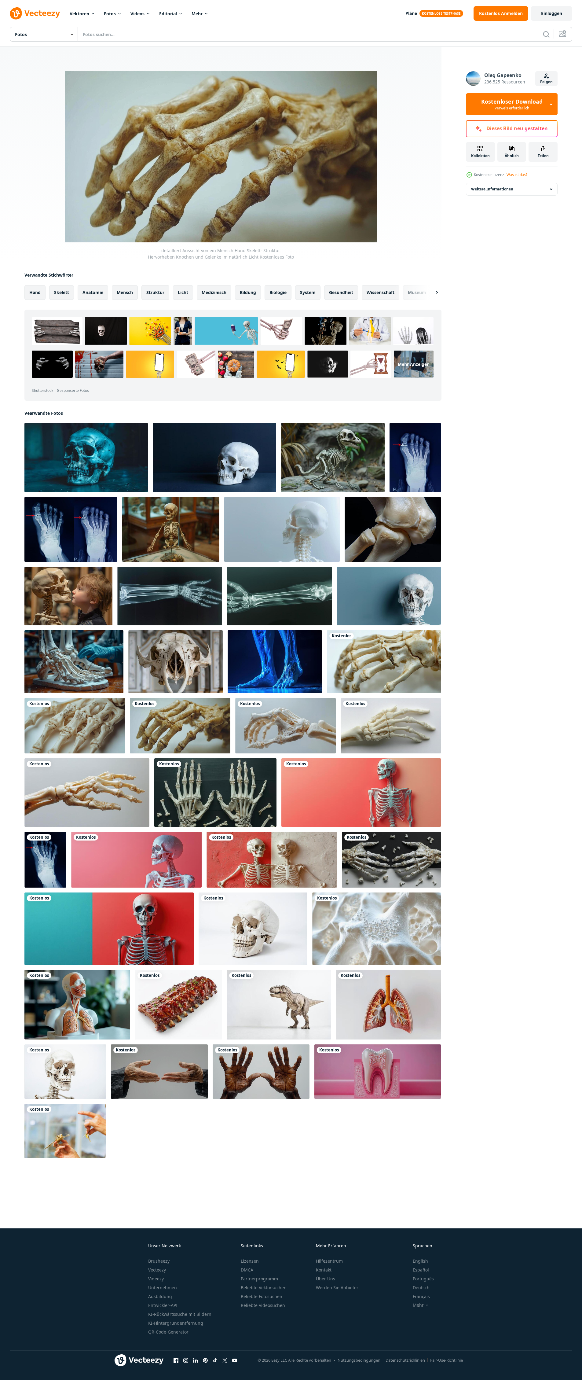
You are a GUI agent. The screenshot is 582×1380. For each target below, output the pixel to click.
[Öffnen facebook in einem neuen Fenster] (176, 1360)
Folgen (546, 81)
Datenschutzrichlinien (405, 1360)
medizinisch (214, 292)
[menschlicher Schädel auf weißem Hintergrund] (253, 928)
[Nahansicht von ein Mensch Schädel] (65, 1071)
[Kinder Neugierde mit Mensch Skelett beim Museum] (68, 596)
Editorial (168, 14)
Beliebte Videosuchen (263, 1305)
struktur (155, 292)
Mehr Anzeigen (414, 364)
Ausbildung (160, 1296)
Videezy (156, 1279)
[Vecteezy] (35, 13)
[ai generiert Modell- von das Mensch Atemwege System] (77, 1005)
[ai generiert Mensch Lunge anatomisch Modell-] (388, 1005)
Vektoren (79, 14)
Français (421, 1296)
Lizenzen (250, 1261)
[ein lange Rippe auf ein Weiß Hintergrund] (178, 1005)
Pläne (411, 13)
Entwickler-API (163, 1305)
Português (423, 1279)
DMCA (247, 1270)
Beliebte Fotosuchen (261, 1296)
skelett (61, 292)
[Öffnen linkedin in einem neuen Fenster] (195, 1360)
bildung (248, 292)
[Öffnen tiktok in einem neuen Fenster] (215, 1360)
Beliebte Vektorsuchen (264, 1287)
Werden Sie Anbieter (337, 1287)
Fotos (110, 14)
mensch (125, 292)
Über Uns (325, 1279)
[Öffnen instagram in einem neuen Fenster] (185, 1360)
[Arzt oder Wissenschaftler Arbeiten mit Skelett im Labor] (73, 661)
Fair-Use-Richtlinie (446, 1360)
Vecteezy (157, 1270)
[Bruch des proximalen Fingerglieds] (45, 860)
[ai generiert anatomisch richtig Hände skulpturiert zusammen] (159, 1071)
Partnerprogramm (259, 1279)
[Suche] (546, 34)
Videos (137, 14)
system (308, 292)
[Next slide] (431, 292)
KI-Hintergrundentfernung (175, 1323)
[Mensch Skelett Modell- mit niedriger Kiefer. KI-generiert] (282, 529)
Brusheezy (159, 1261)
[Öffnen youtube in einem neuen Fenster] (234, 1360)
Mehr (197, 14)
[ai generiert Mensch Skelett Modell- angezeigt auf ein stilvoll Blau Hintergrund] (389, 596)
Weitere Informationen (492, 189)
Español (421, 1270)
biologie (278, 292)
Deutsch (421, 1287)
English (420, 1261)
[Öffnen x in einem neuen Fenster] (224, 1360)
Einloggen (551, 13)
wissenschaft (380, 292)
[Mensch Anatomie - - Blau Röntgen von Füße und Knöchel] (275, 661)
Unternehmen (162, 1287)
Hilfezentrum (329, 1261)
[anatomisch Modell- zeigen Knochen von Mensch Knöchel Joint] (393, 529)
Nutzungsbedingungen (359, 1360)
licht (183, 292)
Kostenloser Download (512, 104)
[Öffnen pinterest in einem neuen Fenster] (205, 1360)
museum (417, 292)
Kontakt (323, 1270)
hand (35, 292)
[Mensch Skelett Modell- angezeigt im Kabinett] (170, 529)
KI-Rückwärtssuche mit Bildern (179, 1314)
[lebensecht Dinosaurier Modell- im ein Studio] (279, 1005)
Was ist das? (517, 174)
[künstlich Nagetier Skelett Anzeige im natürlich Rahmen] (333, 457)
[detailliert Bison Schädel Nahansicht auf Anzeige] (175, 661)
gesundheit (341, 292)
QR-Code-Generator (168, 1332)
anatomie (92, 292)
